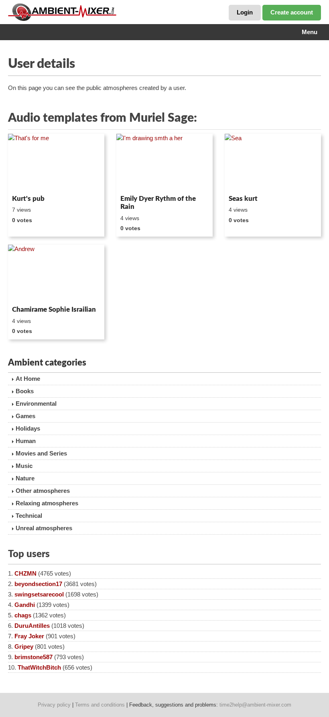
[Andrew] (56, 273)
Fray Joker (29, 636)
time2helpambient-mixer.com (255, 705)
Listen (27, 181)
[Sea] (273, 163)
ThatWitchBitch (39, 667)
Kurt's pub (28, 198)
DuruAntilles (32, 625)
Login (245, 12)
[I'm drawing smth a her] (164, 163)
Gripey (23, 646)
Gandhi (24, 604)
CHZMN (25, 573)
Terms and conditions (100, 705)
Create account (291, 12)
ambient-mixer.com (68, 12)
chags (22, 615)
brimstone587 (33, 657)
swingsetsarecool (39, 594)
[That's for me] (56, 163)
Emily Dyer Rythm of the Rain (158, 202)
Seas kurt (243, 198)
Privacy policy (54, 705)
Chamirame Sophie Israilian (54, 309)
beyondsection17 (38, 583)
